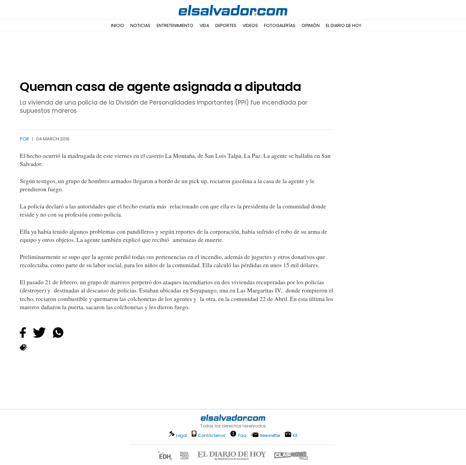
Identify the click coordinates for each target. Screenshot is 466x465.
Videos (250, 25)
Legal (181, 435)
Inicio (117, 25)
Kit (295, 435)
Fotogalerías (279, 25)
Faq (242, 435)
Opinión (311, 25)
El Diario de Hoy (343, 25)
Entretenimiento (175, 25)
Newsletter (270, 435)
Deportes (225, 25)
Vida (204, 25)
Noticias (140, 25)
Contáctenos (211, 435)
